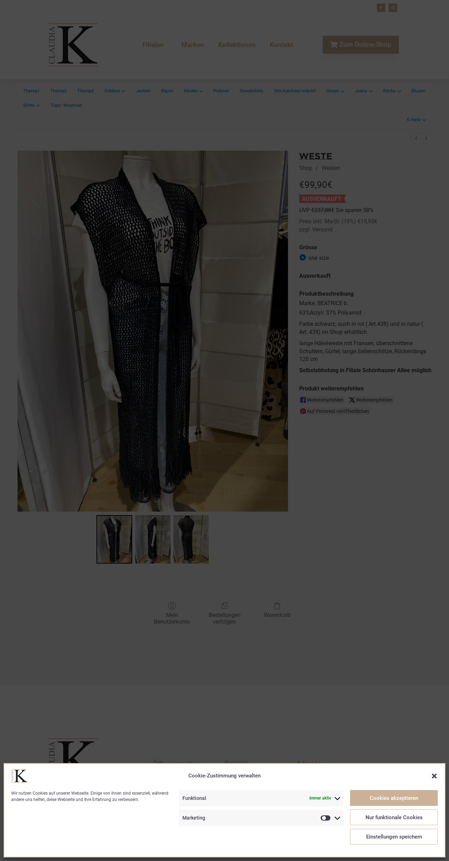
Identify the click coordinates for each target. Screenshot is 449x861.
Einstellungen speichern (394, 837)
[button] (434, 776)
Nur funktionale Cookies (394, 817)
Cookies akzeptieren (394, 798)
